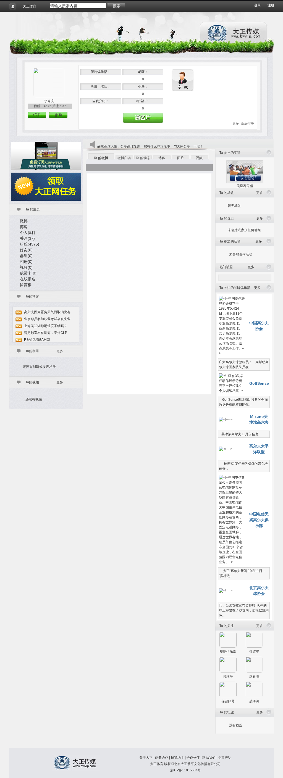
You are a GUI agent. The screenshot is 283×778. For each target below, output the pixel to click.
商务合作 (161, 757)
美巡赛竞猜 (245, 186)
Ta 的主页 (32, 209)
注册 (271, 5)
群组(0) (26, 256)
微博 (24, 221)
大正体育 (29, 6)
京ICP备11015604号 (185, 770)
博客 (24, 227)
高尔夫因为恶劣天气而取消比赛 (47, 312)
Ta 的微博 (101, 158)
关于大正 (146, 757)
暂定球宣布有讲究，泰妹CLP (45, 333)
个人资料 (27, 232)
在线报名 (27, 279)
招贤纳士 (177, 757)
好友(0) (26, 250)
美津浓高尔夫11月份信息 (238, 434)
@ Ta (58, 115)
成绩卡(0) (28, 273)
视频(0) (26, 267)
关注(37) (27, 238)
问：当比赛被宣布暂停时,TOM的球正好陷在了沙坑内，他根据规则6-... (244, 610)
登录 (257, 5)
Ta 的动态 (143, 158)
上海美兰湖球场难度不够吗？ (45, 326)
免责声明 (224, 757)
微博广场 (124, 158)
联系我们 (209, 757)
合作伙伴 (193, 757)
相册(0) (26, 261)
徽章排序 (247, 123)
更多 (235, 123)
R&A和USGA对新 (37, 340)
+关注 (37, 115)
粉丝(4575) (29, 244)
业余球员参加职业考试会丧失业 (47, 319)
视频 (199, 158)
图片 (180, 158)
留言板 (26, 285)
